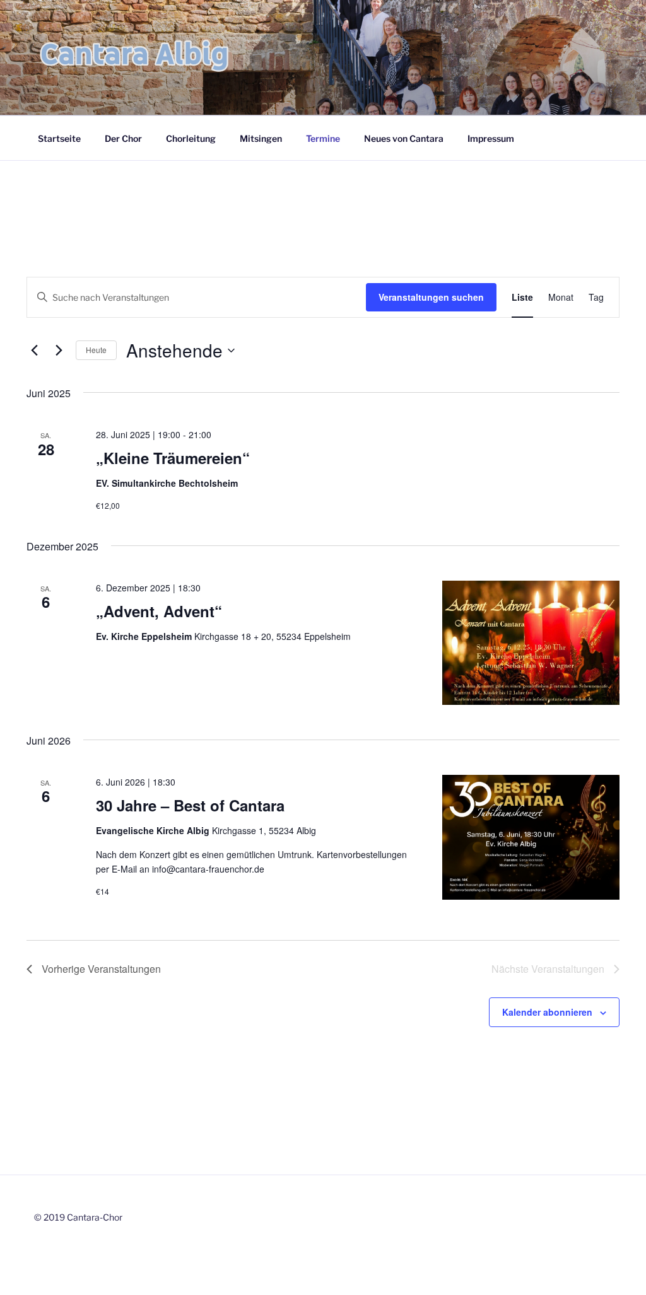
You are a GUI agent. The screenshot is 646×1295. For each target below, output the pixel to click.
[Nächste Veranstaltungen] (58, 350)
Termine (323, 138)
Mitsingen (261, 138)
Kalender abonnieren (547, 1012)
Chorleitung (191, 138)
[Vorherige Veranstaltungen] (34, 350)
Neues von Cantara (403, 138)
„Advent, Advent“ (159, 611)
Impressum (490, 138)
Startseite (59, 138)
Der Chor (123, 138)
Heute (96, 349)
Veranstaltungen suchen (431, 297)
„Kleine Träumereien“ (173, 457)
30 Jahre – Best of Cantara (190, 805)
